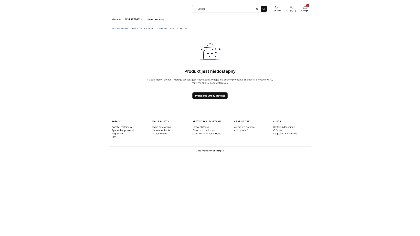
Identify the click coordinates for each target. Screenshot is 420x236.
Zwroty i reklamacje (122, 127)
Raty (114, 136)
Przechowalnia (160, 133)
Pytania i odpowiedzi (123, 130)
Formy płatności (200, 127)
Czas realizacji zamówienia (206, 133)
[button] (264, 9)
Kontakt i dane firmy (284, 127)
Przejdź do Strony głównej (210, 95)
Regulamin (117, 133)
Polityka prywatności (244, 127)
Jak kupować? (240, 130)
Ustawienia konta (161, 130)
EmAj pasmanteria (120, 28)
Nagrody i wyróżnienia (285, 133)
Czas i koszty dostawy (204, 130)
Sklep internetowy (209, 150)
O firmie (277, 130)
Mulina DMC (162, 28)
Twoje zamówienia (161, 127)
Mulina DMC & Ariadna (142, 28)
